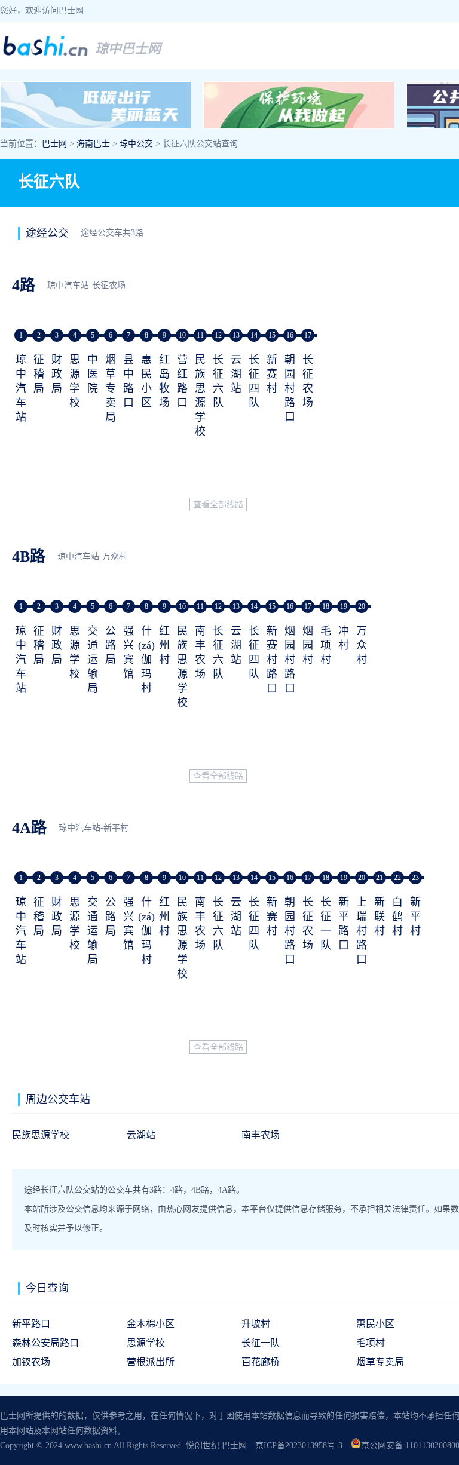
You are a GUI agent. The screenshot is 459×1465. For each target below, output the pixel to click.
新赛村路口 (272, 659)
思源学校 (146, 1343)
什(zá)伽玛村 (146, 659)
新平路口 (31, 1324)
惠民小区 (375, 1324)
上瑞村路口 (361, 931)
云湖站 (236, 374)
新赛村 (272, 374)
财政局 (56, 374)
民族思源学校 (40, 1135)
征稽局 (38, 374)
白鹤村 (397, 916)
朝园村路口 (289, 388)
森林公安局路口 (45, 1343)
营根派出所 (151, 1362)
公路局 (110, 645)
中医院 (92, 374)
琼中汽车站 (21, 388)
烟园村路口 (289, 659)
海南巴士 (93, 143)
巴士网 (54, 143)
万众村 (361, 645)
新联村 (379, 916)
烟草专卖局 (110, 388)
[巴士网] (45, 54)
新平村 (415, 916)
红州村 (164, 645)
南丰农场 (260, 1135)
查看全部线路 (218, 504)
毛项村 (325, 645)
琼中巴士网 (128, 48)
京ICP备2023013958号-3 (298, 1445)
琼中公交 (136, 143)
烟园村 (307, 645)
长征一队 (260, 1343)
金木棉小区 (151, 1324)
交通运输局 (92, 659)
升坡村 (255, 1324)
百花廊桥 (260, 1362)
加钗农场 (31, 1362)
